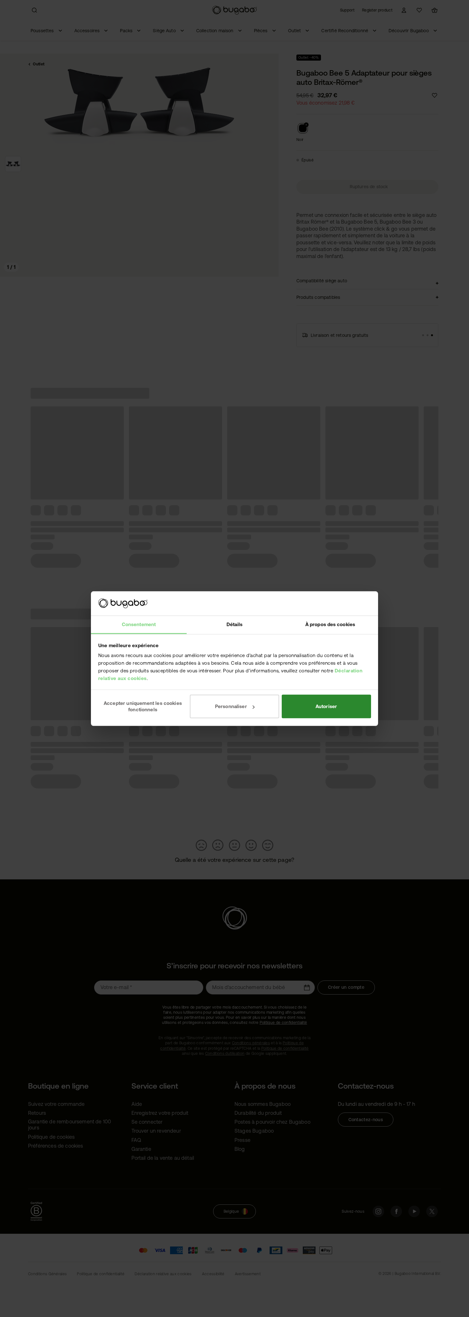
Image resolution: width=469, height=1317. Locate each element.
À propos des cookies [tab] (330, 624)
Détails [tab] (234, 624)
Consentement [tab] (139, 624)
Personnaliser (231, 706)
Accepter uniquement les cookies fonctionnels (143, 706)
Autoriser (326, 706)
